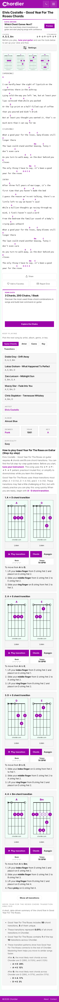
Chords (36, 554)
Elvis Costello (12, 409)
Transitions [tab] (9, 349)
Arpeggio (48, 554)
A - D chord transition (38, 491)
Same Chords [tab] (10, 344)
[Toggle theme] (46, 4)
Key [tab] (43, 344)
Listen (16, 546)
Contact (53, 999)
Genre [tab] (34, 344)
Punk (7, 432)
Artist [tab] (24, 344)
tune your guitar (25, 40)
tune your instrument (13, 467)
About (46, 999)
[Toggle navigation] (53, 4)
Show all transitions (29, 898)
